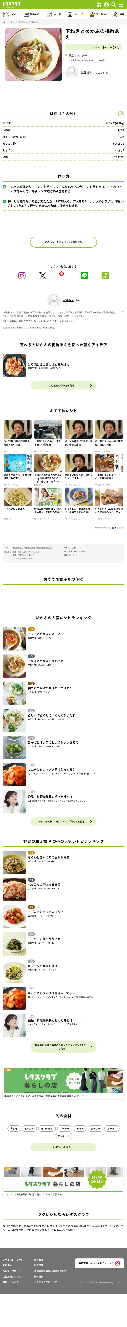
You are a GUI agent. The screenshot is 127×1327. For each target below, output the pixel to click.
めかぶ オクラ (36, 327)
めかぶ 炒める (49, 327)
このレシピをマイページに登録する (63, 242)
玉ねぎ (7, 130)
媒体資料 (38, 1276)
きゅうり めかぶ (10, 327)
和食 (74, 547)
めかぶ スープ (24, 327)
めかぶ (7, 123)
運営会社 (38, 1259)
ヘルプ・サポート (12, 1271)
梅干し (7, 137)
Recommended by (103, 527)
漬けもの (25, 558)
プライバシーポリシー (14, 1259)
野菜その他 (22, 555)
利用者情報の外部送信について (50, 1271)
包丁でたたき (43, 201)
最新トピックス (11, 1282)
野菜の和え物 (30, 547)
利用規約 (7, 1265)
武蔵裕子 (86, 73)
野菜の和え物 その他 (44, 547)
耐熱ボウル (50, 186)
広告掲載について (12, 1276)
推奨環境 (38, 1265)
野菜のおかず (18, 547)
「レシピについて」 (47, 320)
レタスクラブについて (45, 1282)
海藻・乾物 (27, 552)
